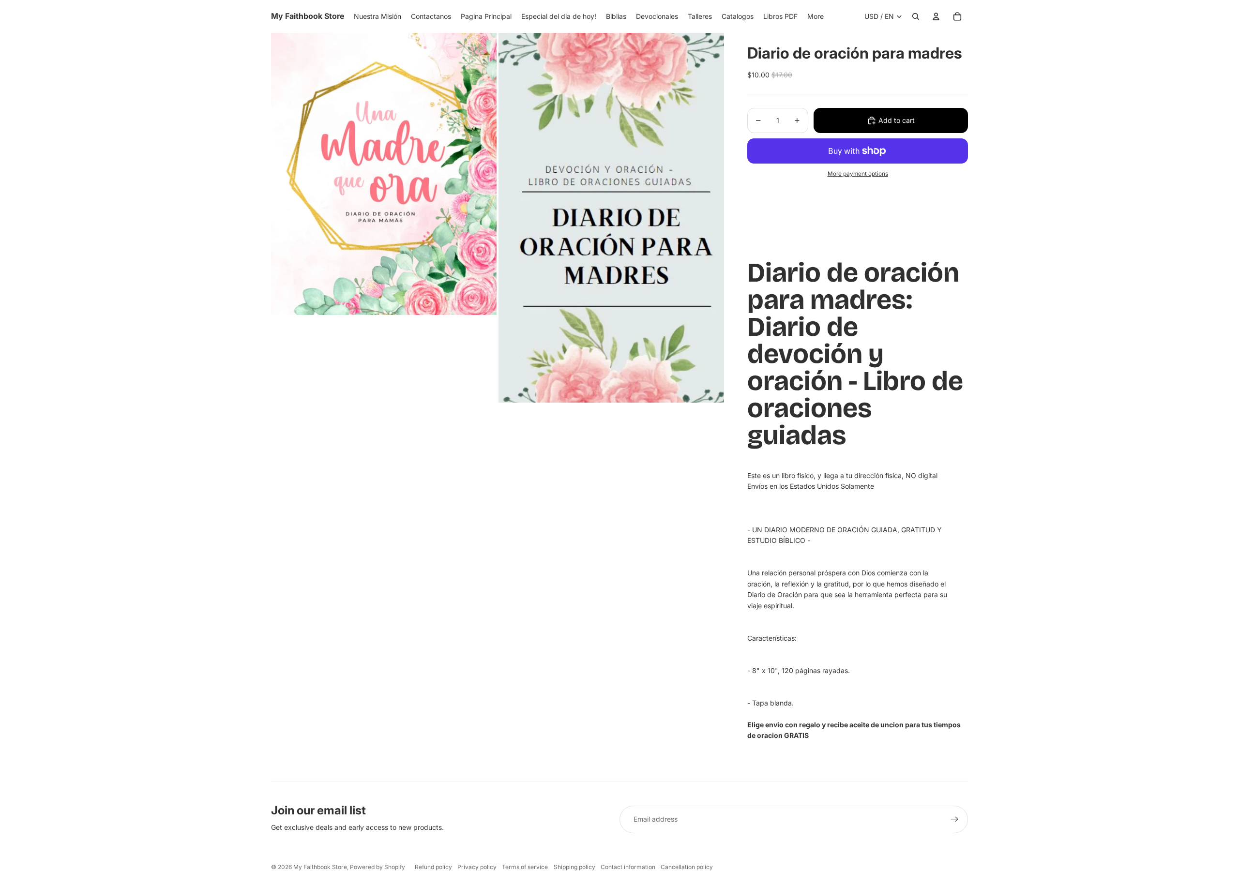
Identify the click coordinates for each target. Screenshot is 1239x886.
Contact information (628, 867)
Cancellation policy (687, 867)
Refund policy (433, 867)
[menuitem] (815, 16)
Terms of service (525, 867)
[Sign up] (954, 819)
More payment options (858, 173)
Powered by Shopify (377, 867)
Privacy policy (477, 867)
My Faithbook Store (320, 867)
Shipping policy (574, 867)
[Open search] (915, 16)
